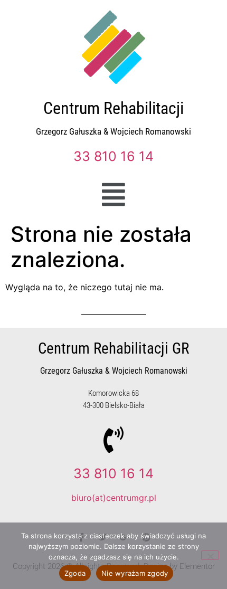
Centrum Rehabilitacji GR (113, 348)
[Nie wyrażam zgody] (210, 555)
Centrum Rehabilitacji (113, 108)
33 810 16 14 (113, 156)
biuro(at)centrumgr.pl (113, 497)
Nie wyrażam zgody (134, 573)
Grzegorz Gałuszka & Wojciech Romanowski (113, 131)
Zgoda (75, 573)
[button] (114, 194)
